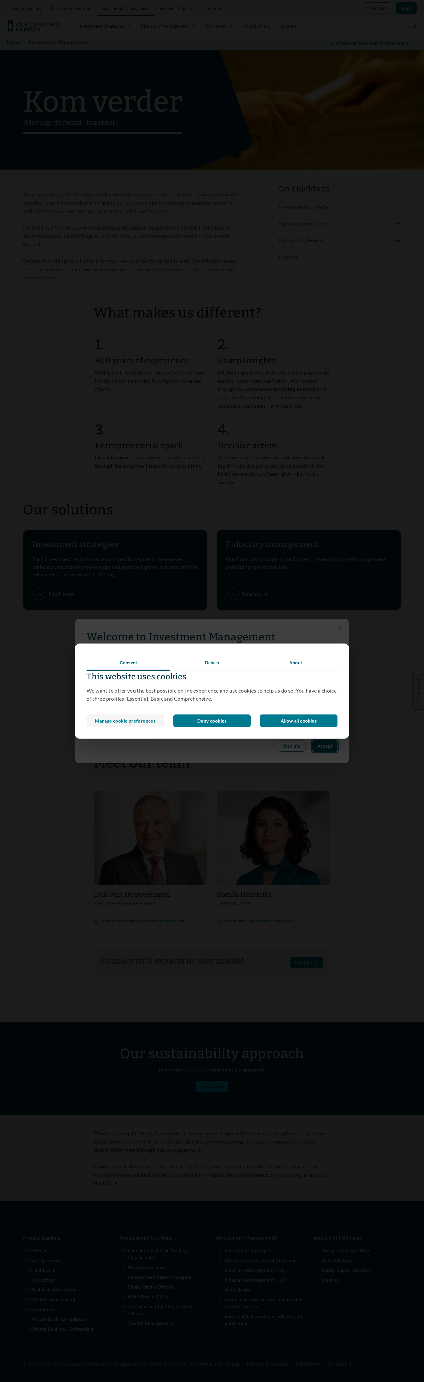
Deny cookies (212, 720)
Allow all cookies (299, 720)
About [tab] (295, 662)
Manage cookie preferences (125, 720)
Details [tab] (212, 662)
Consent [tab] (128, 662)
